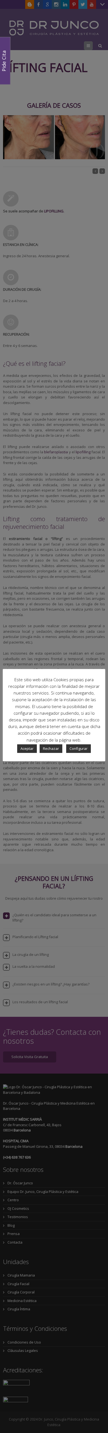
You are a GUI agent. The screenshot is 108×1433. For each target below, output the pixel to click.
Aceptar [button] (27, 748)
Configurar (79, 748)
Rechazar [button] (51, 748)
